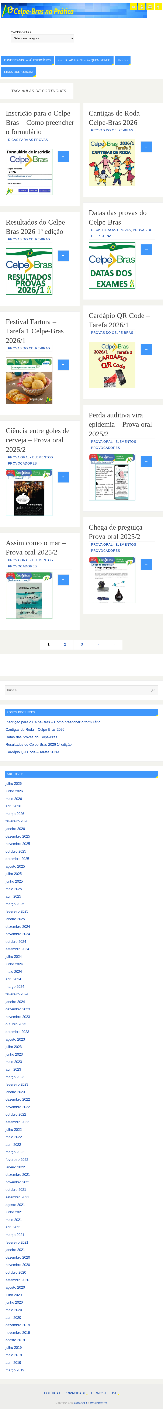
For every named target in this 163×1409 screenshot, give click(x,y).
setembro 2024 (17, 949)
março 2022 (15, 1152)
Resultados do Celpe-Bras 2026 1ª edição (39, 745)
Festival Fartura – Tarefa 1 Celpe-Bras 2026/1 (35, 331)
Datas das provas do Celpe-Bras (31, 737)
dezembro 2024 (18, 927)
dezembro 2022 (18, 1099)
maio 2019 (14, 1355)
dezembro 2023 (18, 1009)
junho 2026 (14, 791)
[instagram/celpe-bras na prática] (150, 6)
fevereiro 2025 (17, 911)
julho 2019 (14, 1348)
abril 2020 (13, 1318)
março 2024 (15, 987)
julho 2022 (14, 1130)
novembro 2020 (18, 1265)
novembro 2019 (18, 1333)
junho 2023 (14, 1054)
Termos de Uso (104, 1393)
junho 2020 (14, 1302)
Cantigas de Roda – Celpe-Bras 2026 (35, 730)
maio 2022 (14, 1137)
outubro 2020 (16, 1272)
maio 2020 (14, 1310)
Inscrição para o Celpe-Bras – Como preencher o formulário (40, 122)
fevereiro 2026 (17, 821)
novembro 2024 (18, 934)
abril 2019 (13, 1363)
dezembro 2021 (18, 1175)
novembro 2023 (18, 1017)
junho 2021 (14, 1212)
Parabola (80, 1403)
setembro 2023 (17, 1032)
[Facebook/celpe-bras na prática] (158, 6)
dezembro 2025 (18, 836)
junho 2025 (14, 881)
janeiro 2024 (15, 1002)
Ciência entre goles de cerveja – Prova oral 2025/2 (37, 440)
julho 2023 (14, 1047)
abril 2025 (13, 896)
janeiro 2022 (15, 1167)
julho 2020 (14, 1295)
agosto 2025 (15, 866)
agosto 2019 (15, 1340)
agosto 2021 (15, 1205)
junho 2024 (14, 964)
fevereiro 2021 (17, 1242)
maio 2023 (14, 1062)
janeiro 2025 (15, 919)
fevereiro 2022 (17, 1160)
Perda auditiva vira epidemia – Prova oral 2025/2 (120, 424)
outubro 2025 (16, 851)
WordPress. (99, 1403)
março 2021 (15, 1235)
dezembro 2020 (18, 1257)
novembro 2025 (18, 844)
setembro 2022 (17, 1122)
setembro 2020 (17, 1280)
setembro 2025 (17, 859)
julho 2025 (14, 874)
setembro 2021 (17, 1197)
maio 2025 (14, 889)
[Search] (153, 690)
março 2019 (15, 1370)
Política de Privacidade (65, 1393)
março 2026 (15, 814)
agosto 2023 (15, 1039)
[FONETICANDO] (141, 6)
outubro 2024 (16, 942)
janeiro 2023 (15, 1092)
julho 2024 (14, 957)
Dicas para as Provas (28, 140)
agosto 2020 (15, 1287)
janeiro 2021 (15, 1250)
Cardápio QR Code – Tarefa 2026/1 (33, 752)
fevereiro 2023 (17, 1084)
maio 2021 (14, 1220)
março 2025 (15, 904)
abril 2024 (13, 979)
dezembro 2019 (18, 1325)
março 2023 (15, 1077)
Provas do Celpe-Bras (112, 130)
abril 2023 (13, 1069)
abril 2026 (13, 806)
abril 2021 (13, 1227)
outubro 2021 (16, 1190)
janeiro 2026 (15, 829)
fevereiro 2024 (17, 994)
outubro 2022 (16, 1114)
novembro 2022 (18, 1107)
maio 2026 (14, 799)
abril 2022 (13, 1145)
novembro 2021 (18, 1182)
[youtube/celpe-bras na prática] (133, 6)
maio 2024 (14, 972)
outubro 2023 (16, 1024)
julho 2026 (14, 784)
